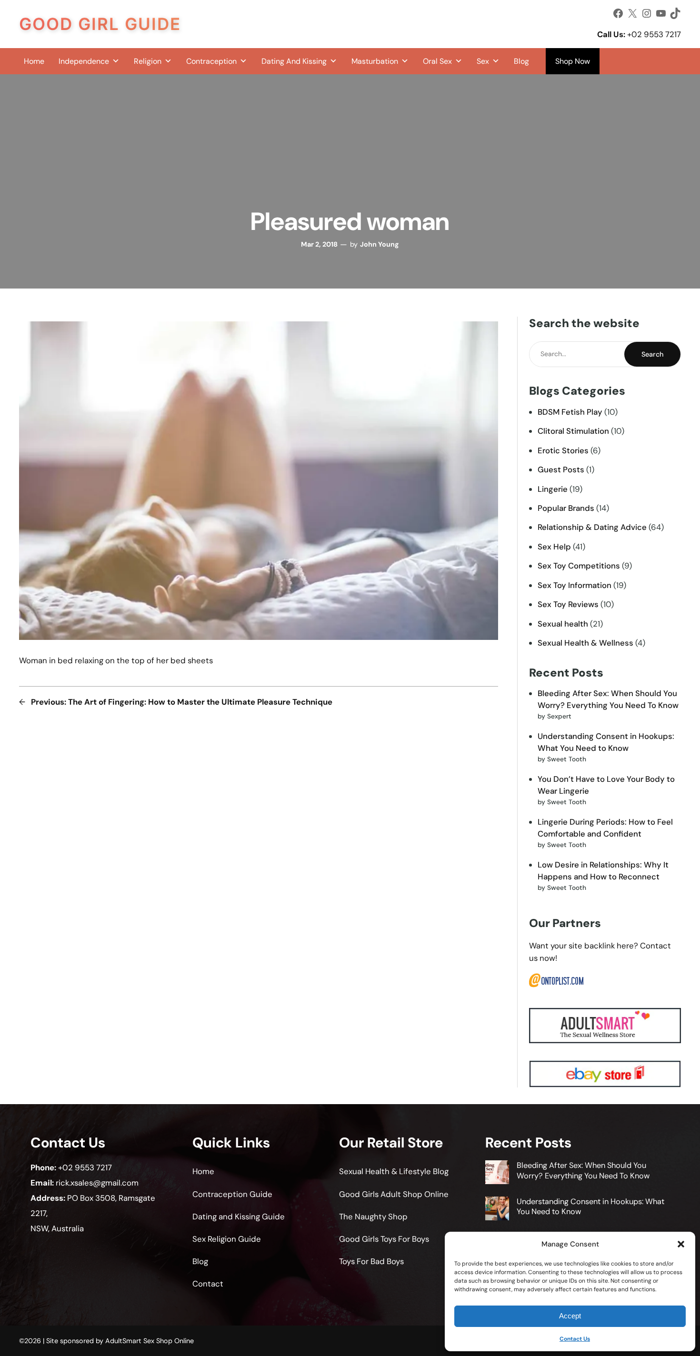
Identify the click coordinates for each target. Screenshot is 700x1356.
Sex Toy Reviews (568, 604)
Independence (84, 61)
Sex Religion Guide (226, 1239)
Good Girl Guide (100, 24)
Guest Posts (561, 469)
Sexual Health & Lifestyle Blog (394, 1171)
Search (652, 354)
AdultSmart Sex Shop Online (149, 1340)
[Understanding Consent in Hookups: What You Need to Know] (497, 1209)
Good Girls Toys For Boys (384, 1239)
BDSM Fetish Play (570, 412)
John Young (379, 244)
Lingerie (553, 489)
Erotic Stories (563, 450)
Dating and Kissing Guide (238, 1216)
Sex (483, 61)
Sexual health (563, 623)
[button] (681, 1244)
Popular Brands (566, 508)
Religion (147, 61)
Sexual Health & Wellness (585, 643)
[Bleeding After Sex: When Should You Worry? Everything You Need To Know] (497, 1173)
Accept (570, 1316)
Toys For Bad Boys (371, 1261)
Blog (521, 61)
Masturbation (374, 61)
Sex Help (554, 546)
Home (34, 61)
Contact (207, 1283)
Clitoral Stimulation (573, 431)
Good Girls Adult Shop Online (394, 1194)
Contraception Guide (232, 1194)
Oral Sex (437, 61)
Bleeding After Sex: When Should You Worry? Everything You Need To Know (583, 1170)
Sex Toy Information (574, 585)
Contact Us (575, 1339)
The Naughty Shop (373, 1216)
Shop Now (572, 61)
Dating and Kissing (294, 61)
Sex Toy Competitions (579, 565)
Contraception (211, 61)
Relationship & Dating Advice (592, 527)
